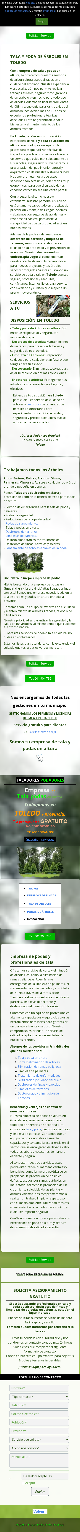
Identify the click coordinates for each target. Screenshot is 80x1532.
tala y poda (33, 1129)
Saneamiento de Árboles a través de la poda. (36, 548)
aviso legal (49, 10)
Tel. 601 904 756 (40, 678)
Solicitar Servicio (40, 36)
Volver (39, 1511)
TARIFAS (33, 888)
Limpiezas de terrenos (33, 1089)
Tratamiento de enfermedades (39, 1075)
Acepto (30, 1483)
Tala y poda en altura (32, 1057)
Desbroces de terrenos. (22, 532)
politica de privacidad (17, 10)
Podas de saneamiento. (22, 524)
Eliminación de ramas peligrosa (39, 1066)
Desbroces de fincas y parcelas (39, 1084)
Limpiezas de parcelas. (21, 536)
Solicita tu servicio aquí (42, 731)
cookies (31, 2)
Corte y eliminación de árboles (39, 1062)
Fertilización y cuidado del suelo (39, 1080)
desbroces (34, 404)
